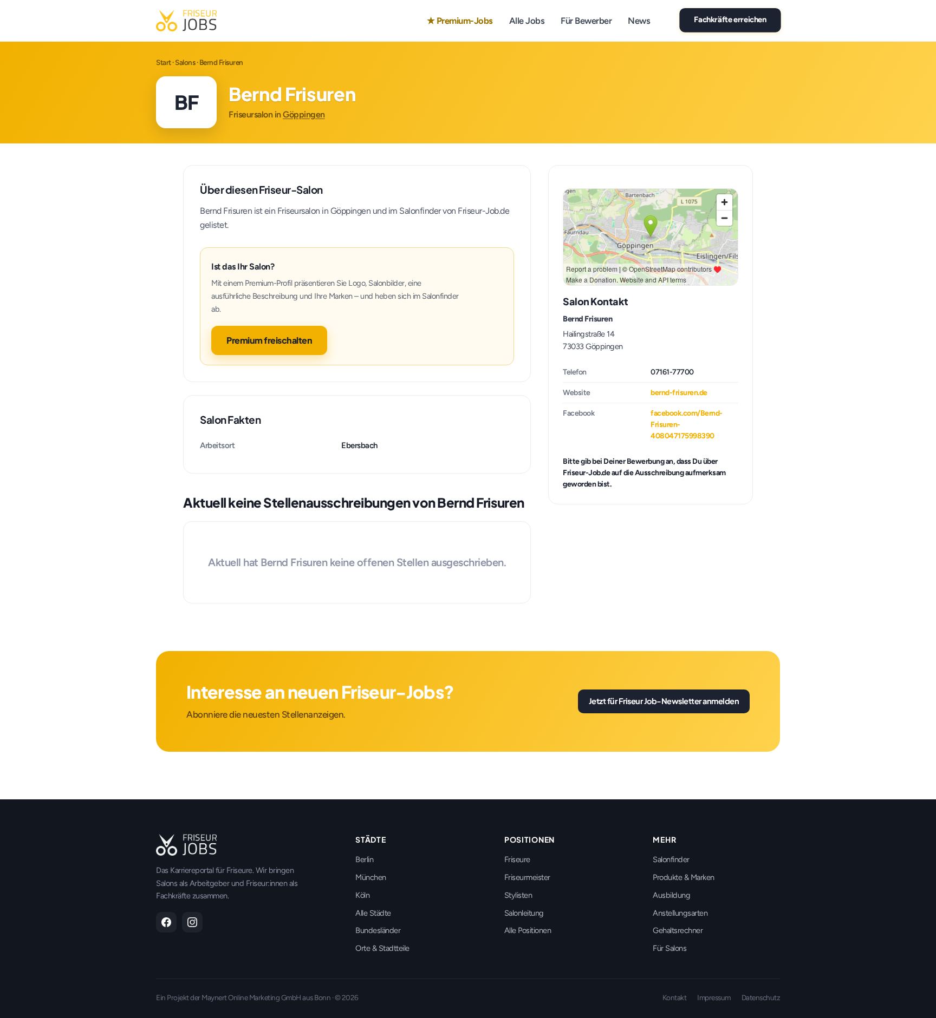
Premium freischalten (269, 340)
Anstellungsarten (680, 913)
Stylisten (518, 895)
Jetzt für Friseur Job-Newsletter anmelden (664, 701)
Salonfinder (671, 859)
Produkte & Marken (683, 877)
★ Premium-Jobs (460, 20)
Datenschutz (761, 997)
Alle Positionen (527, 930)
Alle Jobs (527, 20)
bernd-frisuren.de (679, 392)
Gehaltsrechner (678, 930)
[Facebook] (166, 922)
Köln (362, 895)
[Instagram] (192, 922)
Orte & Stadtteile (382, 948)
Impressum (714, 997)
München (370, 877)
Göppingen (304, 114)
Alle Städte (373, 913)
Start (163, 62)
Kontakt (674, 997)
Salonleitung (524, 913)
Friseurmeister (527, 877)
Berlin (364, 859)
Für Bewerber (586, 20)
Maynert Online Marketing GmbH (251, 997)
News (639, 20)
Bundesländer (377, 930)
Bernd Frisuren (587, 319)
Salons (185, 62)
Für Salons (669, 948)
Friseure (517, 859)
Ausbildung (671, 895)
